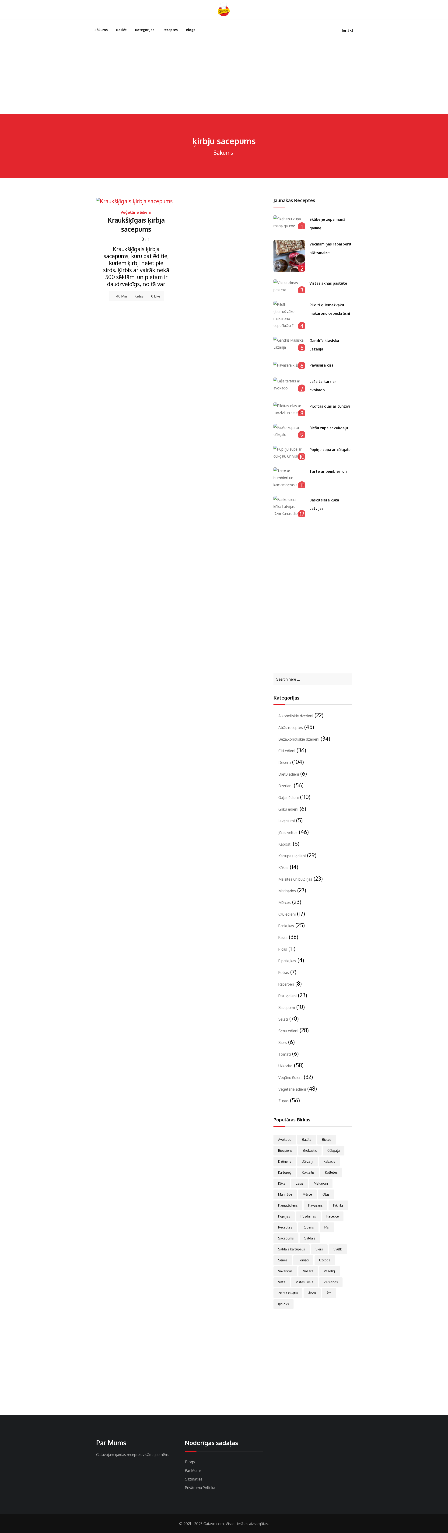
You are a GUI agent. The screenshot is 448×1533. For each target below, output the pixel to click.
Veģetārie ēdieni (136, 212)
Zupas (283, 1101)
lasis (299, 1183)
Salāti (283, 1019)
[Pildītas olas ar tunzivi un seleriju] (289, 409)
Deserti (284, 762)
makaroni (321, 1183)
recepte (332, 1216)
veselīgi (330, 1271)
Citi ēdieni (286, 751)
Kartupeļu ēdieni (292, 856)
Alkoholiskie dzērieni (295, 716)
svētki (338, 1249)
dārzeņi (307, 1161)
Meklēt (121, 29)
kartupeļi (284, 1172)
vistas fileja (304, 1282)
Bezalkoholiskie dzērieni (298, 739)
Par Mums (193, 1470)
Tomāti (284, 1054)
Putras (283, 972)
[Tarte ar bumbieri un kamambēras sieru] (289, 477)
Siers (282, 1042)
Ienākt (348, 30)
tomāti (303, 1260)
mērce (307, 1194)
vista (281, 1282)
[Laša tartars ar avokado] (289, 385)
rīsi (326, 1227)
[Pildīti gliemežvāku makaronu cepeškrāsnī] (289, 315)
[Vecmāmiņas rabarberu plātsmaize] (289, 255)
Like (155, 296)
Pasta (282, 937)
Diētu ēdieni (288, 774)
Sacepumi (286, 1007)
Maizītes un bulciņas (295, 879)
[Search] (352, 9)
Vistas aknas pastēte (328, 283)
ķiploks (283, 1304)
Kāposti (284, 844)
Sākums (101, 29)
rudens (308, 1227)
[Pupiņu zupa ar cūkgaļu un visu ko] (289, 453)
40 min (121, 296)
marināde (285, 1194)
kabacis (329, 1161)
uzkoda (324, 1260)
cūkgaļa (333, 1150)
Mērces (284, 902)
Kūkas (283, 867)
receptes (285, 1227)
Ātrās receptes (290, 727)
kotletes (331, 1172)
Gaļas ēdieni (288, 797)
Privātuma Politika (200, 1487)
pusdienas (308, 1216)
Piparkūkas (287, 961)
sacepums (286, 1238)
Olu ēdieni (287, 914)
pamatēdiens (288, 1205)
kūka (281, 1183)
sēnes (282, 1260)
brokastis (310, 1150)
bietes (326, 1139)
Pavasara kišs (321, 365)
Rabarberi (286, 984)
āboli (312, 1293)
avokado (284, 1139)
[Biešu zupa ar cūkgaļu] (289, 431)
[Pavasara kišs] (289, 365)
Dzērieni (285, 786)
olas (325, 1194)
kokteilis (308, 1172)
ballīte (307, 1139)
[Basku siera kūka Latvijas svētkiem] (289, 506)
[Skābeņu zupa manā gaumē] (289, 222)
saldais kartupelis (291, 1249)
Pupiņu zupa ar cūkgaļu (329, 449)
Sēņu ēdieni (288, 1031)
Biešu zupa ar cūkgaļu (328, 428)
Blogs (190, 29)
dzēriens (284, 1161)
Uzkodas (285, 1066)
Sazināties (194, 1479)
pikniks (338, 1205)
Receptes (170, 29)
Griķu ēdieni (288, 809)
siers (319, 1249)
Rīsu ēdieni (287, 996)
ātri (329, 1293)
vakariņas (285, 1271)
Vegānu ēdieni (290, 1077)
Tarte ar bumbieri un (328, 471)
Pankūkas (286, 926)
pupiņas (284, 1216)
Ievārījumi (286, 821)
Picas (282, 949)
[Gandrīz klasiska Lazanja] (289, 344)
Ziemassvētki (288, 1293)
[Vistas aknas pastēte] (289, 286)
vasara (308, 1271)
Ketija (139, 296)
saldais (309, 1238)
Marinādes (287, 891)
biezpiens (285, 1150)
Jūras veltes (288, 832)
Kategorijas (144, 29)
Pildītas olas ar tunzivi (329, 406)
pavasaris (315, 1205)
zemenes (331, 1282)
